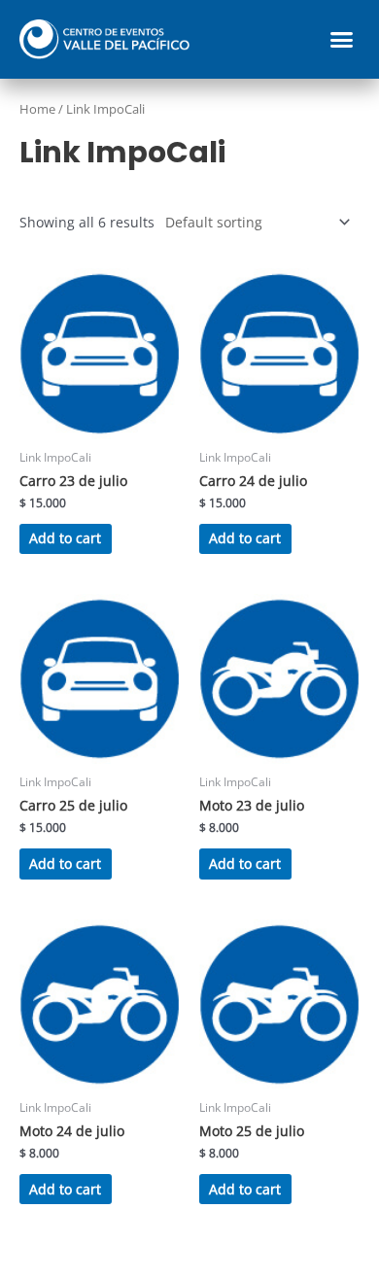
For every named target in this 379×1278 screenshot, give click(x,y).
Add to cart (65, 538)
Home (37, 109)
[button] (342, 39)
